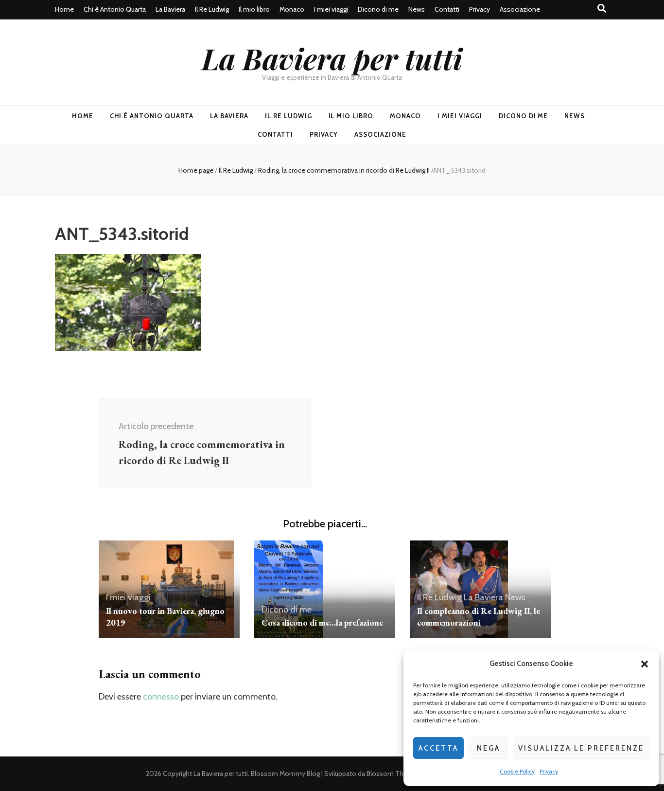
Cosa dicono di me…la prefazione (322, 622)
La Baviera (170, 9)
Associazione (520, 9)
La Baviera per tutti (332, 57)
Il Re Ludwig (212, 9)
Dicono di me (378, 9)
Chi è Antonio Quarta (115, 9)
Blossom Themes (394, 773)
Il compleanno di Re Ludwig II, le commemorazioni (478, 616)
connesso (161, 696)
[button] (644, 664)
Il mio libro (254, 9)
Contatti (447, 9)
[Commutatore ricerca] (601, 8)
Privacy (549, 771)
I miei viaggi (331, 9)
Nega (488, 748)
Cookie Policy (517, 771)
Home (64, 9)
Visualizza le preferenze (581, 748)
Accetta (438, 748)
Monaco (292, 9)
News (416, 9)
